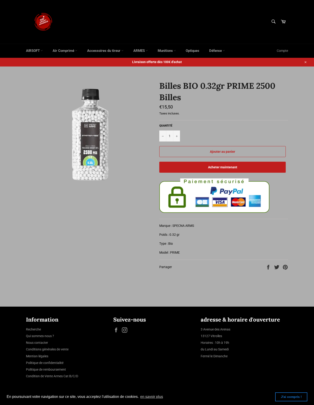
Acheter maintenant (222, 167)
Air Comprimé (64, 51)
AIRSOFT (33, 51)
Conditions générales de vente (47, 349)
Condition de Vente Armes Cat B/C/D (52, 376)
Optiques (192, 51)
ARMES (139, 51)
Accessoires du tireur (104, 51)
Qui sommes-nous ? (40, 336)
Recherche (33, 329)
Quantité (165, 125)
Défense (216, 51)
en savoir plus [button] (151, 397)
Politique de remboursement (46, 369)
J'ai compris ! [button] (291, 397)
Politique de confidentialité (44, 363)
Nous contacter (37, 342)
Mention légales (37, 356)
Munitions (166, 51)
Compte (282, 51)
